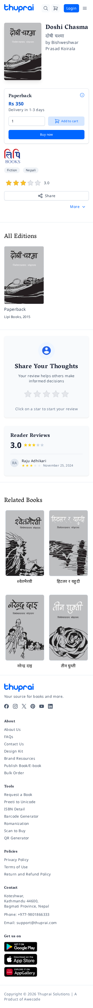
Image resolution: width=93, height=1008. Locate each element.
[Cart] (55, 8)
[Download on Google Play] (46, 947)
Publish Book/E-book (22, 765)
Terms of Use (16, 866)
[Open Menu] (85, 8)
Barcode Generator (21, 816)
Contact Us (14, 743)
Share (50, 195)
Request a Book (18, 794)
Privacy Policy (16, 859)
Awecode (32, 999)
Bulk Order (14, 772)
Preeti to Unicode (20, 801)
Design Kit (13, 751)
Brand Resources (19, 758)
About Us (12, 729)
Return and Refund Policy (27, 874)
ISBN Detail (14, 809)
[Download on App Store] (46, 959)
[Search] (46, 8)
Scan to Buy (14, 830)
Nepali (31, 170)
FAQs (8, 736)
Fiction (12, 170)
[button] (78, 207)
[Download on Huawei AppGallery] (46, 972)
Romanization (16, 823)
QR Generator (16, 837)
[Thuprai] (19, 8)
